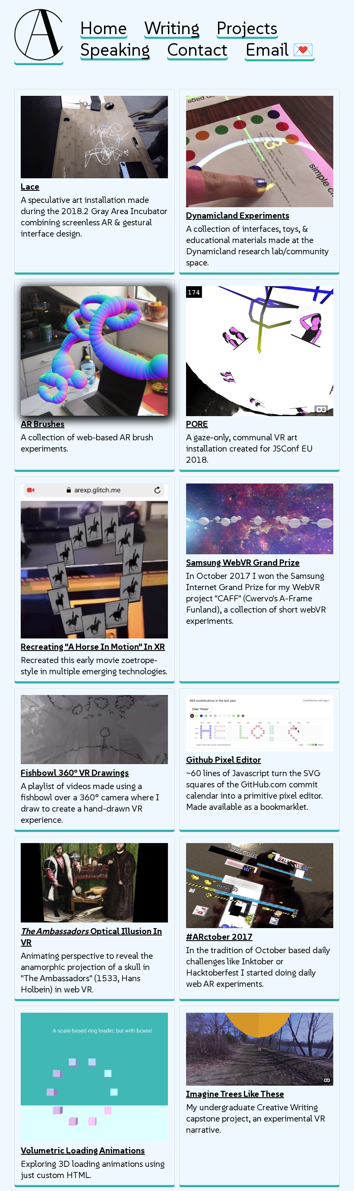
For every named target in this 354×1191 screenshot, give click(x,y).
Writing (171, 28)
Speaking (115, 49)
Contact (197, 49)
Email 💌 (280, 49)
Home (103, 28)
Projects (247, 28)
